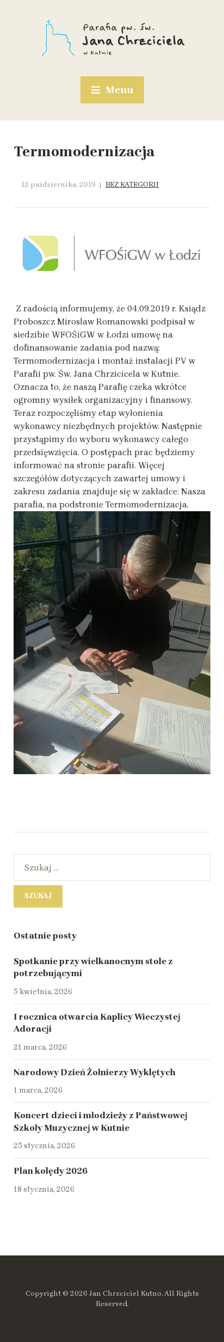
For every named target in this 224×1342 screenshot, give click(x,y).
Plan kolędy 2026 (51, 1171)
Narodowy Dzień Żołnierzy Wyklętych (95, 1072)
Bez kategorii (132, 184)
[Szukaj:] (112, 867)
